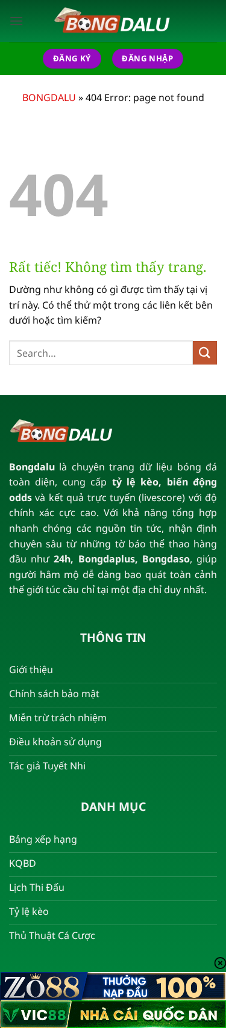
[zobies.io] (113, 21)
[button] (16, 20)
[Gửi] (205, 353)
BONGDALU (49, 97)
